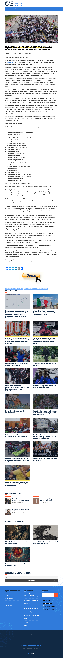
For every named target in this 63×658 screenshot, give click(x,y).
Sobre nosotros (9, 598)
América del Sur (22, 53)
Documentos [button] (38, 9)
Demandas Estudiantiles (29, 288)
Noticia (32, 53)
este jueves (11, 62)
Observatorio (8, 605)
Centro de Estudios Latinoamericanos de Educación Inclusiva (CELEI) (31, 595)
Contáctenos (8, 609)
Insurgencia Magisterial (29, 612)
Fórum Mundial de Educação (31, 600)
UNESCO (26, 622)
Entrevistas (23, 9)
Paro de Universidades (42, 288)
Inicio (6, 595)
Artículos (16, 9)
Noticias (9, 9)
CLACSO (26, 625)
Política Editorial (9, 602)
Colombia (28, 53)
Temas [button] (30, 9)
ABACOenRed (27, 603)
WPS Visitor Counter (52, 611)
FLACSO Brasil (27, 618)
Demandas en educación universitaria (14, 288)
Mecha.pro (32, 653)
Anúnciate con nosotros (53, 2)
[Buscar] (56, 595)
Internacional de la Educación (31, 615)
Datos (45, 9)
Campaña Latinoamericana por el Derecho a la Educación (31, 607)
